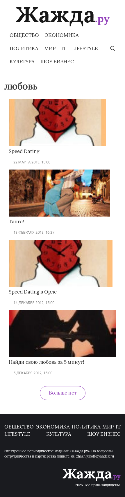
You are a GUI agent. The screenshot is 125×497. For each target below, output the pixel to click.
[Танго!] (59, 215)
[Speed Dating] (57, 145)
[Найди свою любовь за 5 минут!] (62, 355)
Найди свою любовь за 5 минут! (46, 362)
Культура (22, 61)
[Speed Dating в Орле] (60, 285)
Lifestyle (85, 48)
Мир (50, 48)
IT (63, 48)
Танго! (16, 221)
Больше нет (62, 393)
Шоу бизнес (57, 61)
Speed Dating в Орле (33, 292)
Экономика (62, 35)
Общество (24, 35)
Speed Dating (24, 151)
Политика (24, 48)
